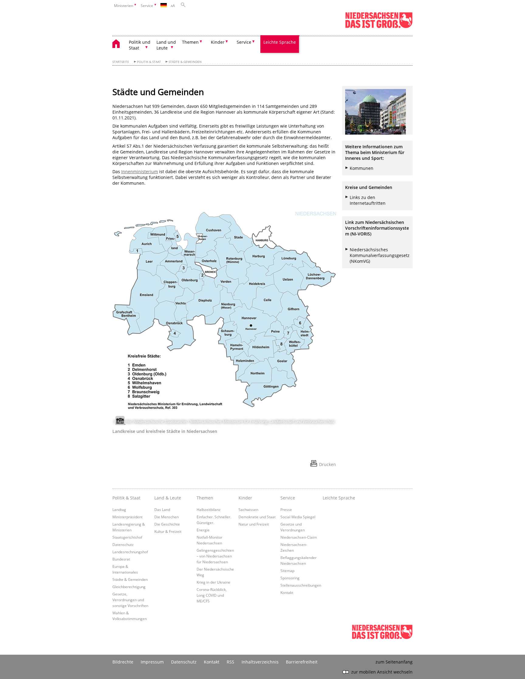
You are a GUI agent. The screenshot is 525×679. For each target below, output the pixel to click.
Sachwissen (248, 509)
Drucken (327, 464)
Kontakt (286, 592)
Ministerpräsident (127, 516)
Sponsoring (290, 577)
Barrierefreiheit (301, 662)
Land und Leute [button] (166, 45)
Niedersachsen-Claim (298, 537)
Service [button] (244, 42)
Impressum (152, 662)
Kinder (245, 498)
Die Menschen (166, 516)
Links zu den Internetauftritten (368, 200)
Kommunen (361, 168)
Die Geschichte (167, 524)
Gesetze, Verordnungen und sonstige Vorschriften (130, 600)
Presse (286, 509)
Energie (203, 529)
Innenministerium (139, 171)
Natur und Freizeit (253, 524)
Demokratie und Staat (257, 516)
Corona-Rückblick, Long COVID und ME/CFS (212, 595)
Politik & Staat (149, 62)
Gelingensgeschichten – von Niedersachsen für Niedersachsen (215, 556)
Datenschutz (123, 544)
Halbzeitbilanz (209, 509)
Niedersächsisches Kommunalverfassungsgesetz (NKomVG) (380, 255)
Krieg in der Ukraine (213, 582)
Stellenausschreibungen (300, 585)
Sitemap (287, 570)
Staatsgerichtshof (127, 537)
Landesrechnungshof (130, 551)
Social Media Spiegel (297, 516)
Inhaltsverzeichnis (260, 662)
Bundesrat (121, 559)
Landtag (119, 509)
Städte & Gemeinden (185, 62)
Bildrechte (122, 662)
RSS (230, 662)
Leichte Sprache (279, 42)
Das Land (162, 509)
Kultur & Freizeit (167, 531)
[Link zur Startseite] (379, 27)
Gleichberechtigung (129, 586)
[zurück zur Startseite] (119, 44)
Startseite (120, 62)
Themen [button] (190, 42)
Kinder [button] (218, 42)
